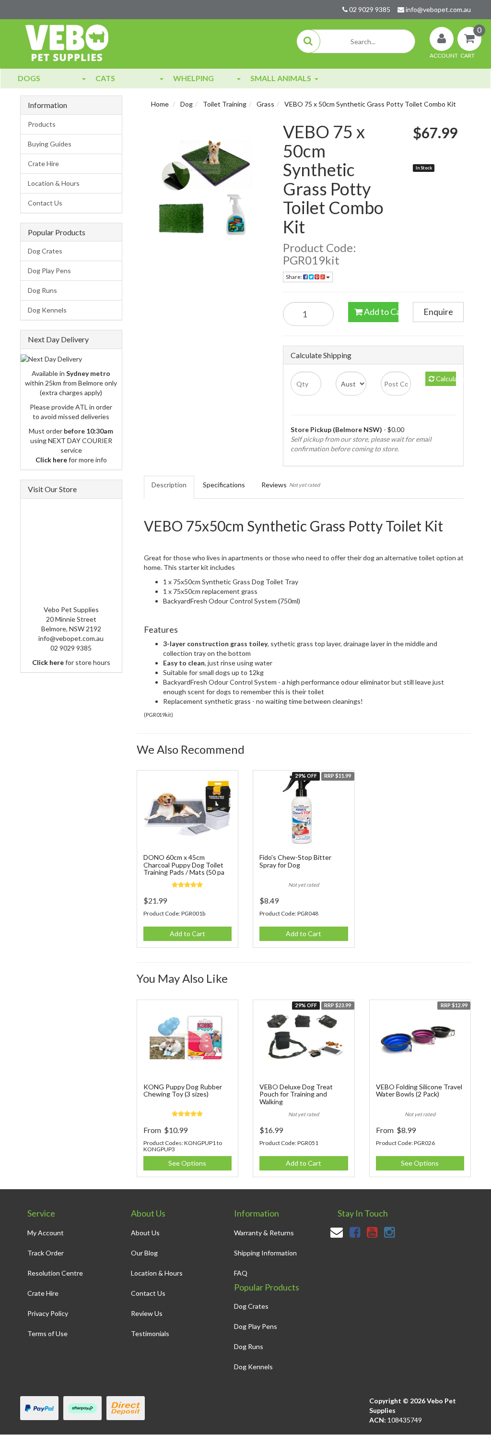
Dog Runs (42, 290)
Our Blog (144, 1253)
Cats (105, 78)
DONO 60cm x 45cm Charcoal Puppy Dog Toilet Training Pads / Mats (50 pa (183, 864)
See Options (187, 1163)
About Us (145, 1233)
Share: (294, 276)
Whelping (193, 78)
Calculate (445, 378)
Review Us (147, 1313)
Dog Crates (45, 251)
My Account (45, 1233)
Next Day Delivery (58, 339)
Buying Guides (49, 144)
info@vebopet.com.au (437, 9)
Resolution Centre (55, 1273)
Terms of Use (47, 1333)
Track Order (45, 1253)
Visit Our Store (52, 489)
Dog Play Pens (49, 270)
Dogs (29, 78)
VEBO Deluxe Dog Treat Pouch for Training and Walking (296, 1094)
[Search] (308, 41)
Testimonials (150, 1333)
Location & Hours (54, 183)
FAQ (240, 1273)
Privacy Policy (47, 1313)
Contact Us (45, 203)
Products (42, 124)
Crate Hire (43, 163)
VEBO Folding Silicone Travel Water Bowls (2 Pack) (419, 1090)
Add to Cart (380, 311)
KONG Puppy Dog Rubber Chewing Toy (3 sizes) (182, 1090)
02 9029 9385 (369, 9)
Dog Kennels (47, 310)
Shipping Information (265, 1253)
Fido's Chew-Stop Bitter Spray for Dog (295, 860)
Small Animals (280, 78)
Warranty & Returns (264, 1233)
